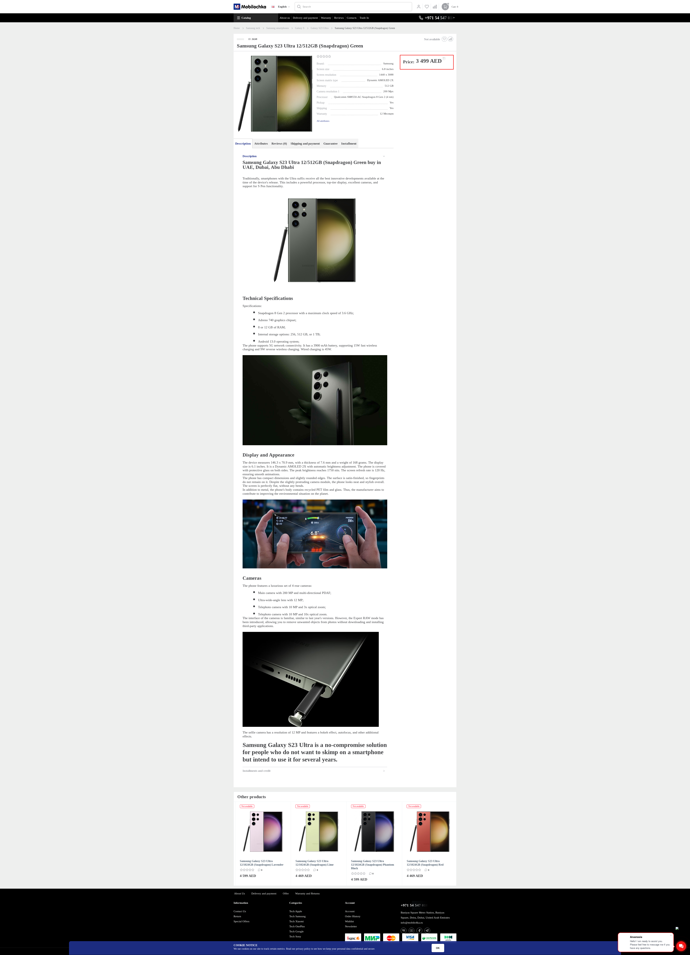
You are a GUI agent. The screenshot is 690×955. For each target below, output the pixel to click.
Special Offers (241, 921)
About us (285, 17)
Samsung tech (253, 28)
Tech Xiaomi (296, 921)
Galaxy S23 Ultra (319, 28)
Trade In (364, 17)
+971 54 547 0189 (415, 905)
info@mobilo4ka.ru (412, 922)
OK (438, 948)
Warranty (326, 17)
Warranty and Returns (307, 893)
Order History (352, 916)
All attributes (323, 121)
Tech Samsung (297, 916)
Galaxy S (299, 28)
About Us (239, 893)
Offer (286, 893)
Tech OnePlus (297, 926)
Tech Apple (295, 911)
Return (237, 916)
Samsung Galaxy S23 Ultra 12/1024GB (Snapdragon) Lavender (260, 863)
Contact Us (240, 911)
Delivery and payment (305, 17)
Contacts (351, 17)
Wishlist (349, 921)
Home (237, 28)
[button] (275, 94)
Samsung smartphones (277, 28)
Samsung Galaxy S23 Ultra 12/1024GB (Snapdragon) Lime (313, 863)
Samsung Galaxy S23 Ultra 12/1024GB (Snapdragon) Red (423, 863)
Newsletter (351, 926)
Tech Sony (295, 936)
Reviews (339, 17)
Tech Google (296, 931)
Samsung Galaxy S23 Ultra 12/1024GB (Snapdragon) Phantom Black (371, 865)
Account (350, 911)
